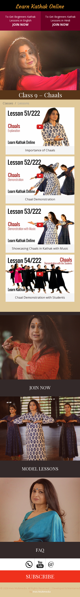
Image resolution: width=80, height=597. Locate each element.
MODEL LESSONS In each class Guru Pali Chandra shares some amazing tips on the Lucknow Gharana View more (40, 429)
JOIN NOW (20, 24)
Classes (8, 103)
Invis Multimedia (42, 591)
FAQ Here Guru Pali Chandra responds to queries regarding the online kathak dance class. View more (40, 510)
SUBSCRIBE (40, 576)
